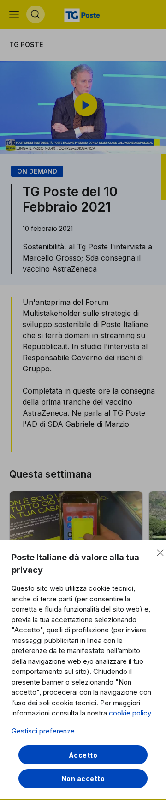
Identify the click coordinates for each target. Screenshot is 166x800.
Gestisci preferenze (43, 731)
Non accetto (83, 778)
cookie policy (130, 713)
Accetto (83, 755)
